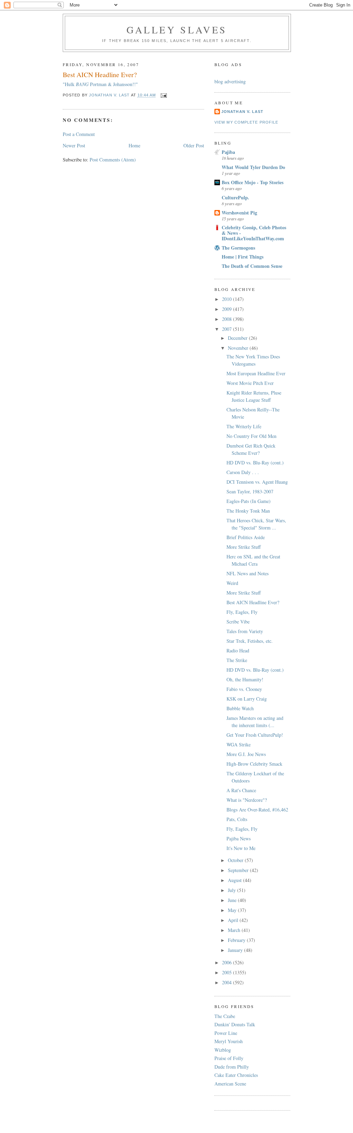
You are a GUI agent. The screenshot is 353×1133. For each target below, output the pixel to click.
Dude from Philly (231, 1066)
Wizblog (222, 1050)
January (236, 950)
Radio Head (237, 650)
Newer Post (74, 145)
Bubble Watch (240, 708)
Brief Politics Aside (245, 537)
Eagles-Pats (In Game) (248, 501)
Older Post (193, 145)
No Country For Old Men (251, 436)
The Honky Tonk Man (248, 510)
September (239, 870)
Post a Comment (79, 134)
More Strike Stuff (243, 547)
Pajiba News (238, 838)
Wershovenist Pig (239, 212)
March (235, 930)
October (236, 860)
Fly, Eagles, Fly (242, 612)
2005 (227, 972)
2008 (227, 319)
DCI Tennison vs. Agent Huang (257, 482)
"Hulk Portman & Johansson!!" (100, 84)
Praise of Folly (228, 1058)
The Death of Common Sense (252, 266)
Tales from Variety (244, 631)
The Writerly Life (243, 426)
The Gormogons (238, 247)
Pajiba (228, 152)
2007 (227, 329)
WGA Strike (238, 744)
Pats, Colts (236, 819)
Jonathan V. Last (242, 111)
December (238, 338)
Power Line (225, 1033)
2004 (227, 982)
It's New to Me (240, 848)
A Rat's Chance (241, 790)
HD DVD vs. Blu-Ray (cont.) (255, 462)
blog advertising (230, 81)
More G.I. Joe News (246, 754)
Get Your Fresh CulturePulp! (254, 735)
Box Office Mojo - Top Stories (252, 182)
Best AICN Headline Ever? (252, 602)
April (234, 920)
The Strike (236, 660)
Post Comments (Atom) (113, 159)
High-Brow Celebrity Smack (254, 763)
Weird (232, 583)
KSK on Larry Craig (246, 698)
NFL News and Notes (247, 573)
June (233, 900)
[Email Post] (164, 95)
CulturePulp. (235, 197)
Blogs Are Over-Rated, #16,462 (257, 809)
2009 (227, 309)
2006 (227, 962)
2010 (227, 299)
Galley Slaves (177, 29)
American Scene (230, 1083)
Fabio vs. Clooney (244, 689)
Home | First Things (242, 256)
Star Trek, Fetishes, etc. (249, 641)
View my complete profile (246, 122)
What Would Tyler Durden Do (253, 167)
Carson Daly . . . (242, 472)
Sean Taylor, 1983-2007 (249, 491)
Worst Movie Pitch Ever (250, 383)
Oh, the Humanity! (244, 679)
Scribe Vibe (238, 621)
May (233, 910)
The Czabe (224, 1016)
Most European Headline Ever (255, 373)
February (237, 940)
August (235, 880)
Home (134, 145)
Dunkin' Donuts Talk (234, 1024)
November (239, 348)
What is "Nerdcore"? (246, 800)
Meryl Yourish (228, 1041)
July (232, 890)
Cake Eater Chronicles (236, 1075)
